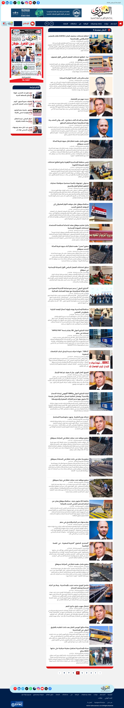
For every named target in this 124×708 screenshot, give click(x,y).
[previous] (100, 672)
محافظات (73, 24)
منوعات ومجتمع (38, 694)
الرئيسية (110, 694)
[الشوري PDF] (7, 23)
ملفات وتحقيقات (96, 24)
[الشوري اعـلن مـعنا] (28, 23)
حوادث (106, 24)
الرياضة (85, 24)
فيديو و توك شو (26, 694)
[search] (47, 24)
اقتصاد (65, 24)
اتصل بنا (89, 702)
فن (80, 24)
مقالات (100, 698)
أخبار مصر (114, 24)
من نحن (109, 702)
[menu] (52, 24)
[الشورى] (102, 13)
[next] (60, 672)
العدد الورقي (108, 698)
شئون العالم (49, 694)
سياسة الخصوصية (99, 702)
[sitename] (105, 689)
